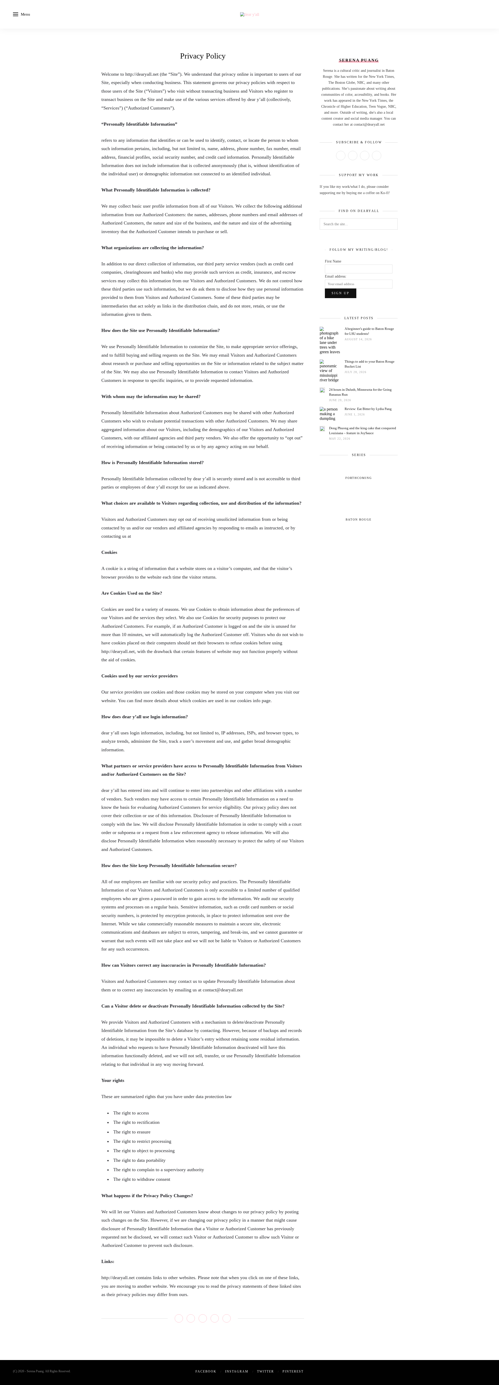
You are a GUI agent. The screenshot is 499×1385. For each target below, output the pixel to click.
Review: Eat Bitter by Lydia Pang (368, 409)
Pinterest (293, 1371)
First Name (333, 261)
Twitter (265, 1371)
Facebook (205, 1371)
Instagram (236, 1371)
